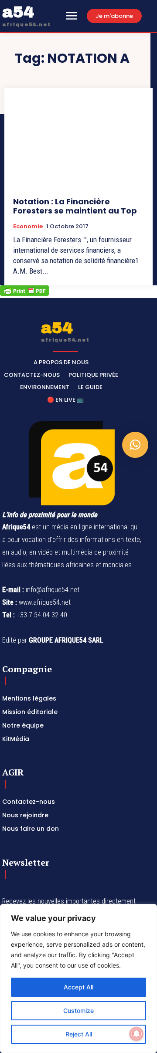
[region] (78, 978)
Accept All (78, 987)
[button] (135, 445)
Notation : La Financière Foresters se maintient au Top (75, 206)
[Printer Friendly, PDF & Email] (24, 293)
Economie (28, 226)
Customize (78, 1010)
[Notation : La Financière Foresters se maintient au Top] (78, 142)
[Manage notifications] (136, 1034)
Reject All (78, 1034)
